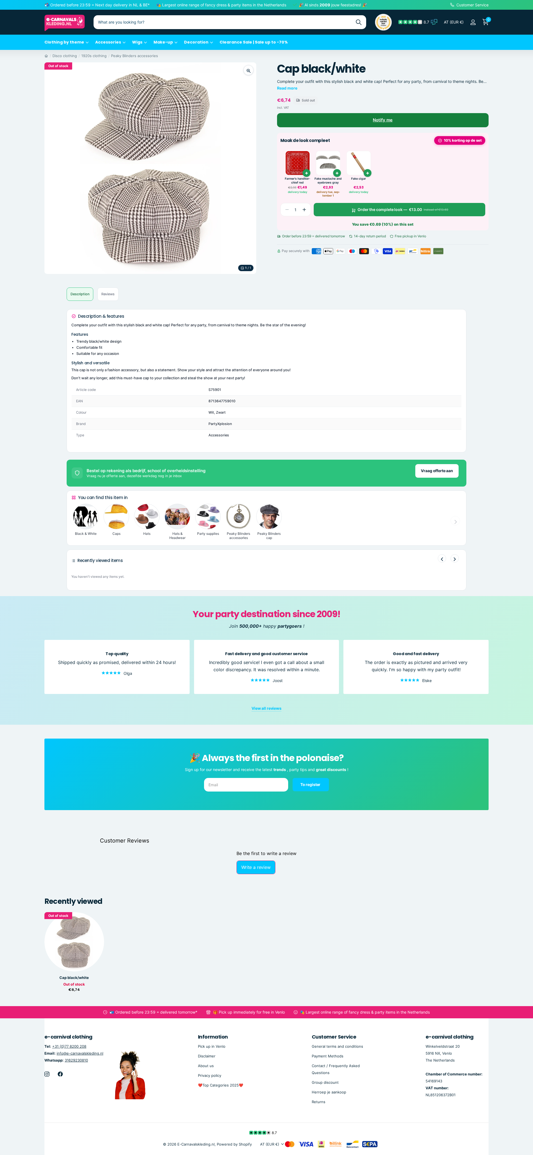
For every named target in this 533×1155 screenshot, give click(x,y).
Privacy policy (209, 1075)
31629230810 (76, 1060)
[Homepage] (46, 56)
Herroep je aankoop (329, 1092)
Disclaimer (206, 1056)
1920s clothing (94, 56)
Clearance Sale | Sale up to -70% (254, 42)
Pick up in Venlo (211, 1046)
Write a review (256, 867)
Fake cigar (358, 178)
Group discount (325, 1082)
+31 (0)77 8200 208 (69, 1046)
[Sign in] (473, 22)
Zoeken (358, 22)
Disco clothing (64, 56)
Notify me (383, 120)
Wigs (137, 42)
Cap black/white (74, 978)
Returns (318, 1102)
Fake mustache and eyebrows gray (328, 180)
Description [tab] (80, 294)
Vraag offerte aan (437, 470)
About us (206, 1066)
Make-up (163, 42)
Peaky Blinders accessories (134, 56)
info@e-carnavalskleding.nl (80, 1053)
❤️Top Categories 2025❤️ (220, 1085)
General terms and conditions (337, 1046)
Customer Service (334, 1036)
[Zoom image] (248, 70)
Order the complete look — (403, 209)
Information (213, 1036)
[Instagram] (46, 1074)
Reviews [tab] (108, 294)
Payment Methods (327, 1056)
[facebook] (60, 1074)
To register (310, 784)
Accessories (108, 42)
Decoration (196, 42)
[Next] (455, 558)
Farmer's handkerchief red (297, 180)
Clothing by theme (64, 42)
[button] (304, 209)
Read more (287, 88)
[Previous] (442, 558)
